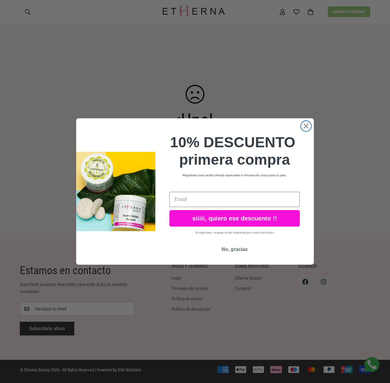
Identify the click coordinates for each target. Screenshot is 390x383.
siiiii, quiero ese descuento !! (234, 218)
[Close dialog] (306, 126)
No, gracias (235, 249)
